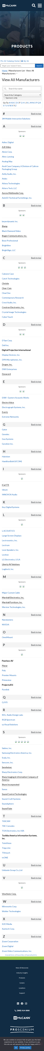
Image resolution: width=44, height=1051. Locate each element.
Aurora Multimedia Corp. (13, 193)
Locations (22, 988)
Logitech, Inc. (8, 569)
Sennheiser (7, 767)
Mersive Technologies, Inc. (13, 607)
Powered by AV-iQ (31, 955)
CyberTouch (7, 317)
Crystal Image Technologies (14, 312)
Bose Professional (10, 240)
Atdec (4, 178)
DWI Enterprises (9, 369)
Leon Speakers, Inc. (10, 550)
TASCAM (6, 821)
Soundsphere (8, 803)
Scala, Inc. (6, 757)
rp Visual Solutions (10, 724)
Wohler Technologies (11, 911)
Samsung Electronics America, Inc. (17, 753)
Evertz (5, 412)
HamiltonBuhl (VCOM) (12, 461)
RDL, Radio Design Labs (12, 715)
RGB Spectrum (8, 719)
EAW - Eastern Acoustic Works (15, 397)
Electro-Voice (8, 402)
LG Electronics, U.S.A (11, 559)
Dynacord (6, 374)
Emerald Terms (10, 955)
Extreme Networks (10, 417)
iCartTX (5, 485)
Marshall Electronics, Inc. (13, 597)
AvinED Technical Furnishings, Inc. (17, 198)
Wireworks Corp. (9, 906)
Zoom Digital (7, 946)
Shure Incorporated (10, 784)
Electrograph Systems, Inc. (13, 407)
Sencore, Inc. (7, 762)
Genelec (5, 434)
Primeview (6, 680)
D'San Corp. (7, 340)
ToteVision (6, 843)
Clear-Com (6, 288)
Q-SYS (4, 702)
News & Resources (22, 968)
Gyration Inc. (7, 444)
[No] (40, 1044)
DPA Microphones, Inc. (12, 359)
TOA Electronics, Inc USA (13, 830)
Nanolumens (7, 619)
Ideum (5, 489)
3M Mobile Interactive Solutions (16, 118)
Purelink (5, 689)
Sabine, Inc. (7, 748)
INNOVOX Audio (9, 494)
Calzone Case (8, 274)
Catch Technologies (10, 278)
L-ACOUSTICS (8, 531)
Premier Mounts (9, 675)
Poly (4, 670)
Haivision (6, 456)
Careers (22, 983)
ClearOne (6, 293)
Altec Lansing (8, 156)
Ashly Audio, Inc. (9, 174)
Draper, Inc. (7, 364)
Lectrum (5, 545)
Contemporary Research (13, 297)
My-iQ (26, 61)
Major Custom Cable (11, 592)
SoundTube (7, 808)
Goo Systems (7, 439)
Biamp (4, 226)
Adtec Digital (8, 142)
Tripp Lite (6, 848)
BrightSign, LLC (9, 250)
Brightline (6, 245)
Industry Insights (22, 973)
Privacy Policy (20, 955)
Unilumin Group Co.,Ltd (12, 870)
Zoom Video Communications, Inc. (17, 951)
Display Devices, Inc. (11, 355)
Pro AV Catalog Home (10, 61)
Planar (5, 665)
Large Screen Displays (11, 535)
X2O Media (7, 924)
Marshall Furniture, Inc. (12, 602)
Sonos (4, 789)
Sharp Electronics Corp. (12, 772)
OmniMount (7, 637)
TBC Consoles (8, 826)
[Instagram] (26, 1003)
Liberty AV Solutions (11, 564)
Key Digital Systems (10, 507)
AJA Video (6, 147)
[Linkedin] (18, 1003)
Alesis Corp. (7, 152)
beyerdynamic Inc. (10, 221)
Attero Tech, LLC (9, 188)
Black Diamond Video (11, 231)
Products (22, 978)
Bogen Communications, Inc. (14, 236)
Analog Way (7, 161)
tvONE (5, 857)
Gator (4, 429)
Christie (5, 283)
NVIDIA (5, 624)
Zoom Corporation (10, 941)
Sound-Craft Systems (11, 799)
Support (22, 993)
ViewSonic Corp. (9, 894)
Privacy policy (25, 1048)
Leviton (5, 554)
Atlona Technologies (11, 183)
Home (4, 70)
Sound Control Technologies (14, 794)
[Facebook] (22, 1003)
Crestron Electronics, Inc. (13, 307)
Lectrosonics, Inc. (9, 540)
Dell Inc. (5, 345)
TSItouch (6, 853)
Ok (16, 1048)
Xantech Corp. (8, 929)
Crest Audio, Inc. (9, 302)
